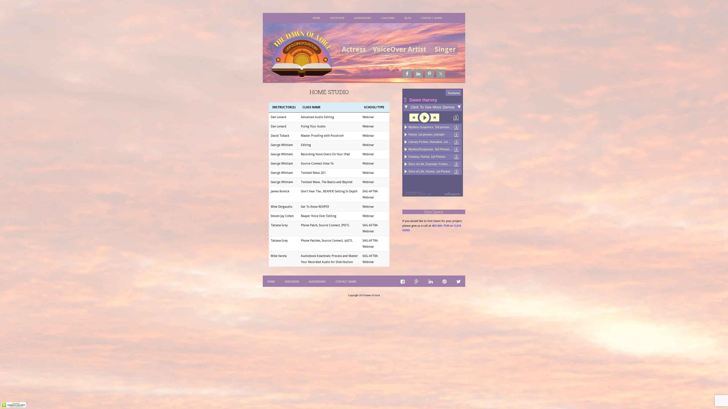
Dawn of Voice (303, 54)
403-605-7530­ (440, 225)
